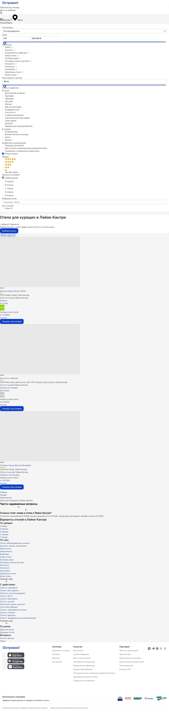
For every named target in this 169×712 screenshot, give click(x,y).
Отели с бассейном (9, 598)
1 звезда (4, 537)
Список (3, 22)
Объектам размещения (128, 650)
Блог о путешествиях (81, 658)
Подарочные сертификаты (84, 680)
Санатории (5, 570)
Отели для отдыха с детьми (12, 604)
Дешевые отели (7, 632)
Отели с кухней (7, 601)
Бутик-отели (5, 576)
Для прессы (57, 662)
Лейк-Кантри (6, 497)
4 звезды (4, 529)
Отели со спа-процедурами (12, 593)
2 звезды (4, 534)
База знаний (78, 650)
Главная (3, 492)
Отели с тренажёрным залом (13, 609)
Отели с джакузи (7, 615)
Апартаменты (6, 551)
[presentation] (84, 31)
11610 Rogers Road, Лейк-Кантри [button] (14, 295)
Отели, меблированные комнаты (15, 543)
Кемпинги (4, 565)
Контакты (56, 654)
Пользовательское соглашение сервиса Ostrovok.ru (94, 673)
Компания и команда (60, 650)
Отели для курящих (9, 607)
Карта (9, 22)
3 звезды (4, 531)
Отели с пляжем (7, 612)
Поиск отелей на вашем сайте (131, 662)
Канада (3, 495)
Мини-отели (5, 548)
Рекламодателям (126, 665)
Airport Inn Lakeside (9, 378)
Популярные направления (84, 662)
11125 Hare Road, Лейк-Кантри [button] (13, 469)
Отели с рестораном (9, 590)
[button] (84, 10)
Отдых (3, 641)
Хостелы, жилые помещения (13, 546)
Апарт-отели (5, 557)
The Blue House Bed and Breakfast (15, 465)
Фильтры (6, 20)
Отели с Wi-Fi (6, 596)
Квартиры (4, 554)
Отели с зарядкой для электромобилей (18, 618)
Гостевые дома (6, 559)
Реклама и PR (124, 669)
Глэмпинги (5, 568)
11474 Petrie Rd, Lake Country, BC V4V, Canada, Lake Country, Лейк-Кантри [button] (33, 382)
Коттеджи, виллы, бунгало (12, 562)
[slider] (4, 43)
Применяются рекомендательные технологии (69, 708)
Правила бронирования (82, 669)
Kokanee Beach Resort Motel (13, 291)
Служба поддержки (81, 654)
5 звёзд (3, 526)
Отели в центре (7, 638)
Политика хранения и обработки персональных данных (25, 708)
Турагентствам (125, 654)
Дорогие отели (7, 629)
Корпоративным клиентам (130, 658)
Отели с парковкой (8, 587)
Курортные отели (8, 573)
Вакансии (56, 658)
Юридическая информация (84, 665)
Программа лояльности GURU (85, 677)
